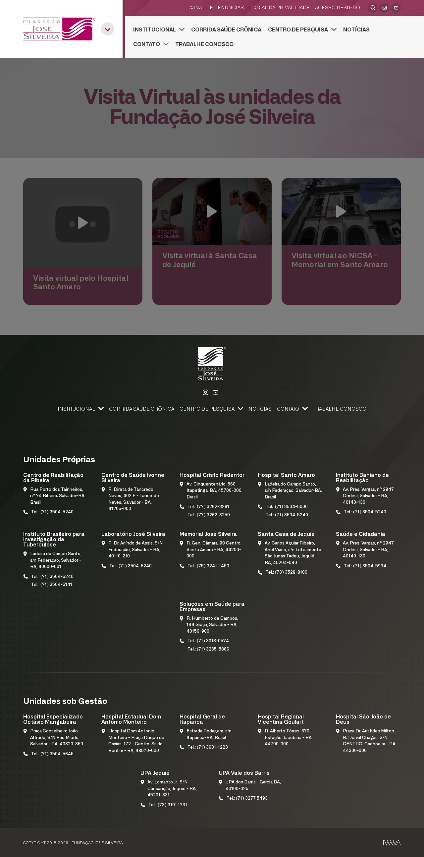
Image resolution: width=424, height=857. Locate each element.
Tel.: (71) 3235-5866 (208, 649)
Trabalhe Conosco (204, 44)
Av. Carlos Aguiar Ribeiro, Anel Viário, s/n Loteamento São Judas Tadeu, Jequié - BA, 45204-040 (293, 553)
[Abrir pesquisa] (373, 8)
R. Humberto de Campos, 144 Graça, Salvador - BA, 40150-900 (212, 625)
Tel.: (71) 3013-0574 (208, 641)
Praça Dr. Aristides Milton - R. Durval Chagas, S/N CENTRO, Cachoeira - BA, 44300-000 (370, 741)
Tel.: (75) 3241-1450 (208, 566)
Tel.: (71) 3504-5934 (365, 566)
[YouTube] (396, 8)
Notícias (356, 29)
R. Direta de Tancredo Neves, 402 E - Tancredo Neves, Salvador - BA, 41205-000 (133, 499)
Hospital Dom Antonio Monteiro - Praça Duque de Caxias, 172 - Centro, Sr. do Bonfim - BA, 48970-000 (136, 741)
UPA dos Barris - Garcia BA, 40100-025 (253, 785)
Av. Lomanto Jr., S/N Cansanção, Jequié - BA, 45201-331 (172, 788)
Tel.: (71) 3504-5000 (287, 507)
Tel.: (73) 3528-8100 (286, 572)
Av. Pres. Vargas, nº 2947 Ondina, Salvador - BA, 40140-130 (368, 496)
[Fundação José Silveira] (59, 29)
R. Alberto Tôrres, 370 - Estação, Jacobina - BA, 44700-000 (289, 737)
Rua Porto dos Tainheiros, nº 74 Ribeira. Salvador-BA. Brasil (57, 496)
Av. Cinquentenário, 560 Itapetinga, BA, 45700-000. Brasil (214, 490)
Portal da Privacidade (279, 7)
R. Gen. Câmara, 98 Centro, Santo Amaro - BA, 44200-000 (213, 549)
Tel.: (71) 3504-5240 (52, 512)
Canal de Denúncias (216, 7)
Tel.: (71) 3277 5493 (247, 798)
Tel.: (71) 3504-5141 (51, 585)
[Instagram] (384, 8)
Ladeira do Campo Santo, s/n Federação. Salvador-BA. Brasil (293, 490)
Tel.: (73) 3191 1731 (167, 805)
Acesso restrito (337, 7)
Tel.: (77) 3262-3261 (208, 507)
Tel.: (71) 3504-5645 (52, 754)
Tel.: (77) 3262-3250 (208, 515)
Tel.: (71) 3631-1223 (207, 747)
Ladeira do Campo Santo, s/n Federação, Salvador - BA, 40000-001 (55, 560)
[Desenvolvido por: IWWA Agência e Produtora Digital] (392, 842)
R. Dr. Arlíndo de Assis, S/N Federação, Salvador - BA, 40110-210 (135, 549)
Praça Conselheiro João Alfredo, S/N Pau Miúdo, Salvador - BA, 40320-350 (56, 737)
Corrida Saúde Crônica (226, 29)
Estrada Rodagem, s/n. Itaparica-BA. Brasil (209, 734)
